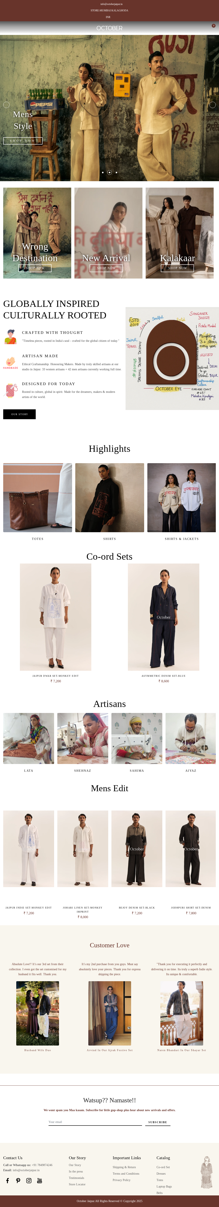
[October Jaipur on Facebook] (7, 1180)
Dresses (161, 1173)
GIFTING (109, 539)
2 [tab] (109, 172)
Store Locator (77, 1184)
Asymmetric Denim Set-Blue (164, 676)
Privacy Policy (121, 1180)
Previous (6, 105)
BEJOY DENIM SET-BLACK (137, 907)
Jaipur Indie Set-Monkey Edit (29, 907)
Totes (160, 1180)
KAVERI (137, 770)
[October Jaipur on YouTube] (39, 1180)
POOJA (191, 770)
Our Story (75, 1165)
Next (212, 105)
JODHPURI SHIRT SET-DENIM (191, 907)
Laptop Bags (164, 1186)
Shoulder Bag (182, 539)
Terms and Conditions (126, 1173)
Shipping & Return (124, 1167)
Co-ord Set (163, 1167)
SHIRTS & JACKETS (38, 539)
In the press (76, 1171)
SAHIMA (29, 770)
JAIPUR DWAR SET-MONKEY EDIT (56, 676)
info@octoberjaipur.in (112, 4)
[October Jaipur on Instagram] (29, 1180)
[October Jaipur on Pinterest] (18, 1180)
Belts (160, 1193)
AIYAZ (82, 770)
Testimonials (76, 1178)
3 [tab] (116, 172)
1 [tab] (103, 172)
